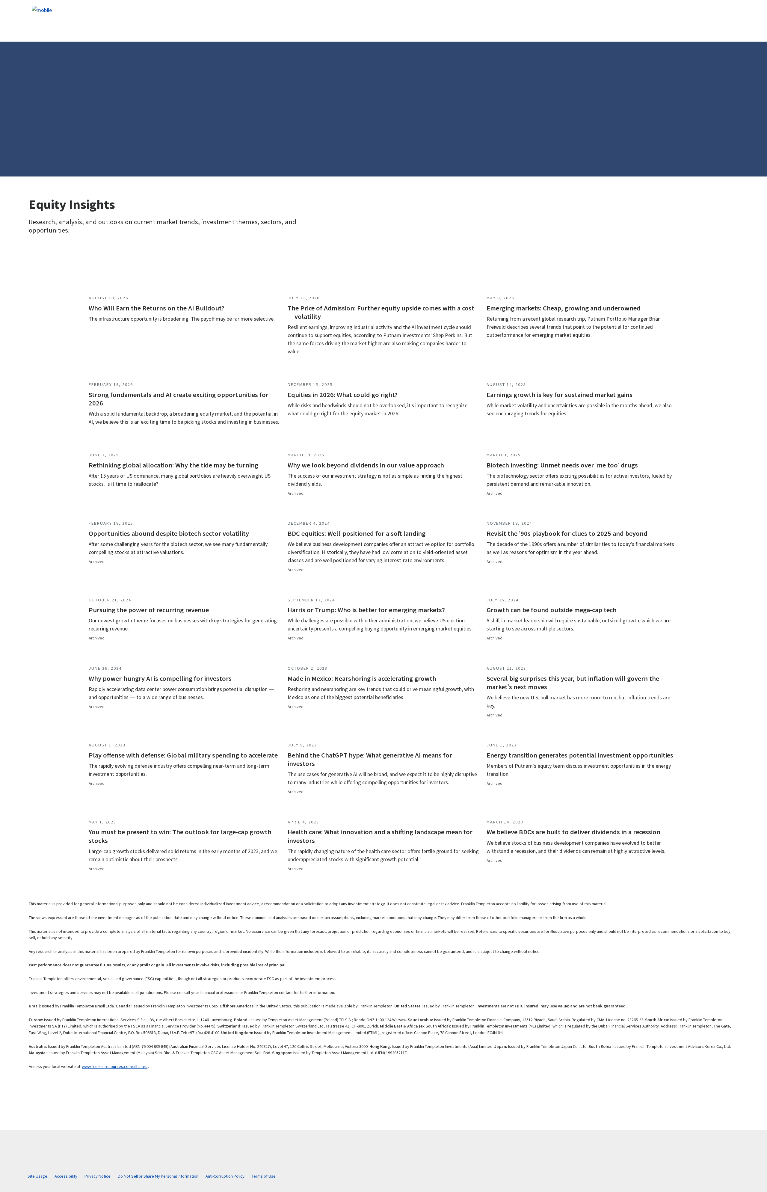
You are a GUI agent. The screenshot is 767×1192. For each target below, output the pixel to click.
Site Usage (37, 1176)
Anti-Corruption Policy (225, 1176)
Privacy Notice (97, 1176)
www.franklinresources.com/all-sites (114, 1066)
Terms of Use (264, 1176)
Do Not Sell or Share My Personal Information (158, 1176)
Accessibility (66, 1176)
